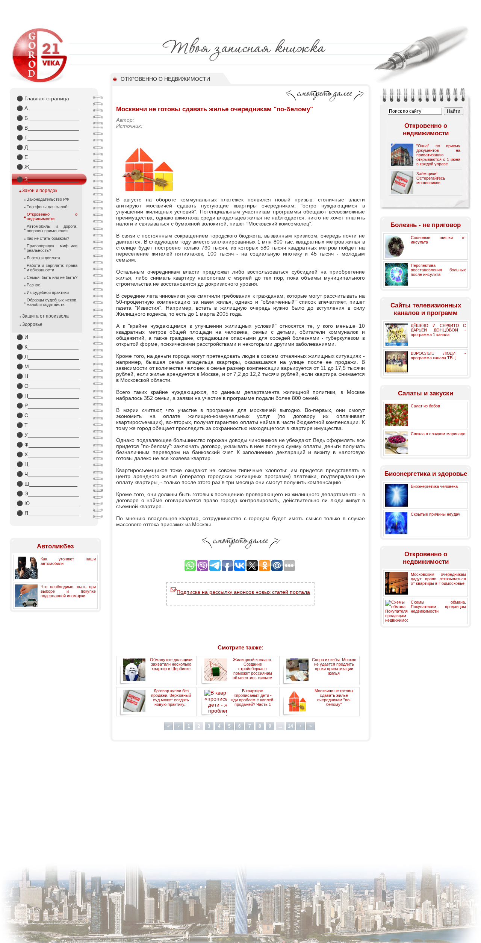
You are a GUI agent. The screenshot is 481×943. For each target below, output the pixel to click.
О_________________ (48, 386)
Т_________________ (48, 425)
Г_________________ (48, 138)
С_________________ (48, 415)
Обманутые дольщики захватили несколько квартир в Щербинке (171, 664)
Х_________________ (48, 454)
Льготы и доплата (43, 258)
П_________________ (48, 396)
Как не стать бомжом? (48, 238)
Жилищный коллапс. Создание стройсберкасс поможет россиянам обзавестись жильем (252, 668)
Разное (33, 285)
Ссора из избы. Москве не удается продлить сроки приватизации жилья (334, 666)
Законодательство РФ (48, 199)
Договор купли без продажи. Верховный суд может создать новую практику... (171, 698)
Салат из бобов (425, 406)
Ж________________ (47, 167)
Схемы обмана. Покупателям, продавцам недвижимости (438, 606)
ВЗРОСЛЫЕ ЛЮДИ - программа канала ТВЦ (438, 355)
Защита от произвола (45, 316)
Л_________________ (48, 357)
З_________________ (48, 179)
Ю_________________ (49, 503)
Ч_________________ (48, 474)
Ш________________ (47, 484)
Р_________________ (48, 406)
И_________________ (48, 337)
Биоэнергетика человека (434, 486)
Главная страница (43, 98)
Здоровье (32, 324)
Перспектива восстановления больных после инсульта (438, 270)
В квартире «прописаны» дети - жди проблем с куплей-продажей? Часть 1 (253, 698)
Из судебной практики (48, 292)
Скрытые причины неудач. (436, 514)
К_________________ (48, 347)
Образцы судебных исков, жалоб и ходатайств (52, 302)
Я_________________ (48, 513)
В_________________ (48, 128)
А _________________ (48, 108)
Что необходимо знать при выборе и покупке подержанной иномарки (68, 591)
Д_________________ (48, 147)
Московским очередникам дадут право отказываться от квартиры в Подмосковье (438, 579)
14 (290, 726)
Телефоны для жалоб (47, 206)
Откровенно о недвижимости (52, 216)
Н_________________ (48, 376)
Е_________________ (48, 157)
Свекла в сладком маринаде (438, 433)
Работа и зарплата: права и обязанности (52, 267)
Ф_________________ (48, 445)
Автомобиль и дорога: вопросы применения (52, 228)
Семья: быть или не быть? (52, 277)
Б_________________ (48, 118)
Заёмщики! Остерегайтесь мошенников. (430, 178)
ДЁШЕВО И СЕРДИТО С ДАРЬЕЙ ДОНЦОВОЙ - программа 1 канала (438, 330)
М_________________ (48, 366)
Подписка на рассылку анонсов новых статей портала (243, 592)
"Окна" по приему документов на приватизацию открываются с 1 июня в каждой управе (438, 155)
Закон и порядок (39, 190)
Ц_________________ (48, 464)
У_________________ (48, 435)
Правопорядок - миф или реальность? (52, 248)
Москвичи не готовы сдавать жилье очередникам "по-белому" (334, 698)
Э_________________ (48, 493)
